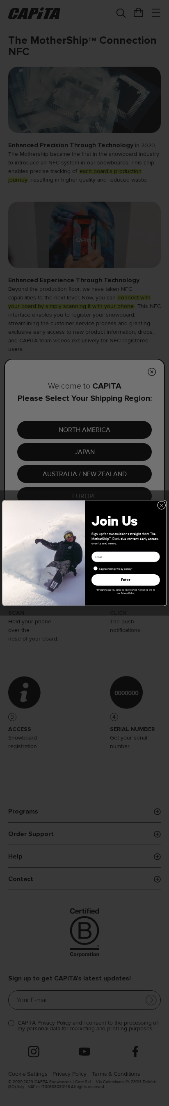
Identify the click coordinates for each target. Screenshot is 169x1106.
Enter (125, 580)
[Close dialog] (161, 505)
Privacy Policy (128, 593)
